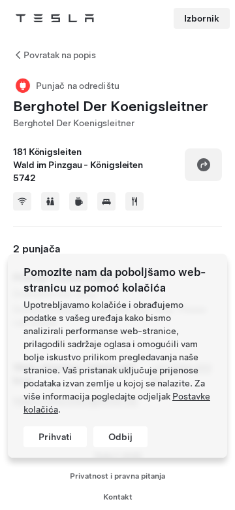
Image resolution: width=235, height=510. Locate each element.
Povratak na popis (60, 55)
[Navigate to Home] (54, 18)
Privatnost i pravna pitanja (117, 476)
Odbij (120, 437)
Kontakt (118, 497)
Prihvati (55, 437)
